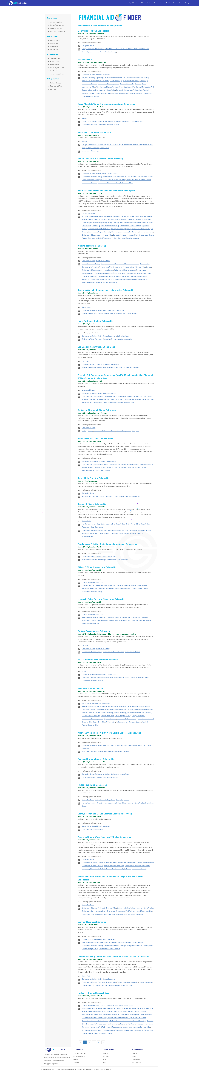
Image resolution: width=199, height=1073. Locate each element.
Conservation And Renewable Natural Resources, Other (101, 585)
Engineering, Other (88, 985)
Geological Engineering (103, 238)
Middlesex (85, 390)
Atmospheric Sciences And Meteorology (96, 1021)
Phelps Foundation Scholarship (92, 785)
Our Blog (53, 89)
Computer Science (88, 49)
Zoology (114, 238)
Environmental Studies (89, 84)
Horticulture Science (119, 467)
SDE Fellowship (85, 59)
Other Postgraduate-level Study (132, 145)
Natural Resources (88, 264)
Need (104, 1060)
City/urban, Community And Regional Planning (97, 678)
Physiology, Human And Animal (135, 229)
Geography (133, 396)
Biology (114, 52)
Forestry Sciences (122, 396)
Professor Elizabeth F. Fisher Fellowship (97, 410)
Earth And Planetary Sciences (129, 367)
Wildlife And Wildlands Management (133, 273)
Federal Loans (55, 61)
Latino (75, 1060)
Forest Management (126, 533)
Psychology (144, 81)
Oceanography (87, 267)
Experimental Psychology (132, 87)
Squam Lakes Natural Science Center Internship (100, 158)
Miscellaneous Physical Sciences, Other (109, 87)
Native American (56, 28)
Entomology (96, 226)
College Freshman (88, 46)
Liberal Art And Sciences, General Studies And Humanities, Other (127, 49)
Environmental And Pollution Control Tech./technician (135, 863)
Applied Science (135, 216)
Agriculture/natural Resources (103, 399)
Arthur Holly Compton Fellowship (93, 478)
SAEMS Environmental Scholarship (94, 132)
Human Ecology (145, 264)
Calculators (136, 1060)
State (134, 1056)
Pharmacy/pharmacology (120, 232)
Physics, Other (107, 235)
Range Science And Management (112, 264)
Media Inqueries (90, 1069)
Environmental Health (131, 223)
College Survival (189, 3)
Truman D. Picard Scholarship (92, 504)
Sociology (142, 1021)
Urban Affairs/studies (123, 431)
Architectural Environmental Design (94, 560)
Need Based (54, 49)
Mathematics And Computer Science (113, 219)
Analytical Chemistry (127, 84)
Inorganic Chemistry (89, 81)
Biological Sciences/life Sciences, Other (115, 706)
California (85, 361)
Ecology (148, 267)
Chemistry (85, 52)
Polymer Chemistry (88, 78)
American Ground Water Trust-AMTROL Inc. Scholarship (104, 837)
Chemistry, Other (140, 84)
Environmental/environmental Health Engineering (98, 911)
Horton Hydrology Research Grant (94, 993)
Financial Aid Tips (56, 86)
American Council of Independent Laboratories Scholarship (106, 290)
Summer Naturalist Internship (92, 922)
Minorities (106, 1056)
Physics (119, 52)
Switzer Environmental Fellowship (94, 631)
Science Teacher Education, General (138, 180)
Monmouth (93, 390)
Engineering (86, 313)
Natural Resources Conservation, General (139, 177)
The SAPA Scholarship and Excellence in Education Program (106, 190)
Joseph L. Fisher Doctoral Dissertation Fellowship (101, 599)
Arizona (84, 142)
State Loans (54, 65)
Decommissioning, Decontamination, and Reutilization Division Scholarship (113, 956)
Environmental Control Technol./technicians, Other (115, 183)
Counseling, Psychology (120, 93)
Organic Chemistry (102, 81)
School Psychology (142, 78)
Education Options (146, 3)
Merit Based (54, 46)
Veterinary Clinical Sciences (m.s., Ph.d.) (107, 273)
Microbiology (86, 223)
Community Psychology (124, 90)
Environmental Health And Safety (99, 229)
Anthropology (137, 90)
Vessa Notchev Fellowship (90, 688)
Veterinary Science (122, 267)
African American (56, 22)
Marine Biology (142, 279)
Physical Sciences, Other (103, 93)
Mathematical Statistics (117, 78)
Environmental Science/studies (100, 52)
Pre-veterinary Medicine (107, 267)
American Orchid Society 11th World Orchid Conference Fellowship (109, 733)
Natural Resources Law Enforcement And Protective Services (115, 279)
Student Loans (55, 58)
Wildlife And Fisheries (131, 264)
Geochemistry (130, 78)
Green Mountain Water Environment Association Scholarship (106, 104)
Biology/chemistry (117, 229)
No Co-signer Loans (57, 68)
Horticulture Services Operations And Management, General (102, 803)
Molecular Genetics (132, 238)
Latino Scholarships (57, 25)
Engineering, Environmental (91, 219)
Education (104, 282)
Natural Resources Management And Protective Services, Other (103, 180)
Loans (181, 3)
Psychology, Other (102, 78)
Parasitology (113, 282)
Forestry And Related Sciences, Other (132, 530)
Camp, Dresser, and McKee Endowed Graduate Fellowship (105, 814)
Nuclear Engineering (145, 982)
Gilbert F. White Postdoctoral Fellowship (97, 567)
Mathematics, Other (88, 87)
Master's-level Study (89, 75)
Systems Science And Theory (92, 1030)
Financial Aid (157, 3)
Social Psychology (116, 81)
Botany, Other (146, 219)
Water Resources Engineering (100, 339)
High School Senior (109, 121)
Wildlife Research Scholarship (92, 246)
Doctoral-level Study (103, 75)
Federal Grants (55, 43)
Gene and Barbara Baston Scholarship (96, 759)
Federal (105, 1053)
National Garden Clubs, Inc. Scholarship (96, 438)
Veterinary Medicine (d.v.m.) (91, 282)
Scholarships (167, 3)
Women (76, 1063)
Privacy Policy (81, 1069)
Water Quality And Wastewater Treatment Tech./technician (110, 869)
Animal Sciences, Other (137, 267)
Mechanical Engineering (99, 223)
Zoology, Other (118, 223)
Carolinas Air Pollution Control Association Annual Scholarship (107, 544)
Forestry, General (109, 396)
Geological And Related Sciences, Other (109, 216)
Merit (104, 1063)
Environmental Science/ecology (124, 270)
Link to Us (108, 1069)
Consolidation (136, 1063)
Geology (134, 313)
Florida (84, 671)
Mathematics (99, 49)
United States (86, 307)
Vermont (85, 118)
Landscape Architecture (123, 399)
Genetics (95, 267)
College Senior (97, 121)
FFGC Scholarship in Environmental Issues (98, 659)
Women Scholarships (57, 31)
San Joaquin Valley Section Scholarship (96, 347)
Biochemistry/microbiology (110, 226)
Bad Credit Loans (56, 71)
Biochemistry (133, 232)
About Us (73, 1069)
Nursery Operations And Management (117, 464)
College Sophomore (123, 121)
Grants (175, 3)
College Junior (87, 121)
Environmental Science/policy (105, 90)
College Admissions (133, 3)
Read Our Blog (100, 1069)
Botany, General (146, 216)
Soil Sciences (136, 399)
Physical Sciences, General (91, 713)
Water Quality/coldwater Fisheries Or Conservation (111, 1015)
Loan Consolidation (57, 74)
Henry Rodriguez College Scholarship (95, 321)
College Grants (55, 40)
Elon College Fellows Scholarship (93, 31)
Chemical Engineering (146, 232)
